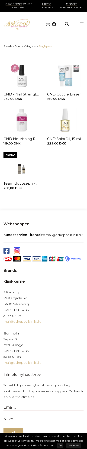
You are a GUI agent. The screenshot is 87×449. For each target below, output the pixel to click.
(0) (48, 24)
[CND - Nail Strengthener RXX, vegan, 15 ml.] (21, 75)
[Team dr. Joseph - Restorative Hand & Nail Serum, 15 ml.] (21, 164)
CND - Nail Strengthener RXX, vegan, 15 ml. (21, 94)
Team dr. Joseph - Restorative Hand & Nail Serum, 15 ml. (21, 183)
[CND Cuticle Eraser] (65, 75)
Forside (7, 46)
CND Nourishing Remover (21, 139)
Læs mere (73, 445)
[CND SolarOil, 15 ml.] (65, 120)
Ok (60, 445)
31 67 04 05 (12, 316)
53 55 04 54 (12, 356)
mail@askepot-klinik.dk (64, 235)
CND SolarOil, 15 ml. (64, 139)
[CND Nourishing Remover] (21, 120)
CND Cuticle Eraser (64, 94)
